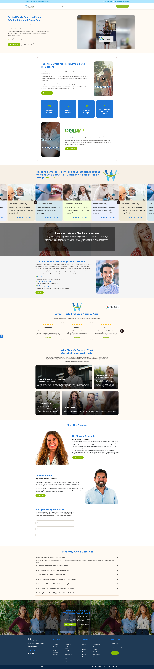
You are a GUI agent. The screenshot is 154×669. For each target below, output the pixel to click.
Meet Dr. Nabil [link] (40, 495)
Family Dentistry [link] (56, 646)
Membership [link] (90, 6)
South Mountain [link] (67, 515)
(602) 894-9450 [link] (108, 1)
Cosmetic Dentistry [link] (57, 642)
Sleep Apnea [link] (70, 6)
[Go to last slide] (35, 202)
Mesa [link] (69, 513)
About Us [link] (76, 6)
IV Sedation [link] (55, 654)
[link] (1, 336)
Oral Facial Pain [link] (68, 644)
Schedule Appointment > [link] (24, 217)
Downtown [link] (49, 515)
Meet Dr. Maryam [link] (78, 457)
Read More (48, 337)
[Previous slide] (32, 331)
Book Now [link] (39, 292)
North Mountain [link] (43, 515)
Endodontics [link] (55, 644)
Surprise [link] (73, 513)
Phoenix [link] (84, 654)
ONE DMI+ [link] (97, 6)
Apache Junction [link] (51, 513)
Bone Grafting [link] (67, 650)
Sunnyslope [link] (38, 516)
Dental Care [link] (53, 6)
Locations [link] (83, 6)
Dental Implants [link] (61, 6)
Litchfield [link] (66, 513)
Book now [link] (114, 653)
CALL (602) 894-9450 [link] (122, 6)
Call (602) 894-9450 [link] (27, 44)
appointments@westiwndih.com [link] (122, 1)
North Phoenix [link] (60, 515)
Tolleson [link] (37, 515)
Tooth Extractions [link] (68, 642)
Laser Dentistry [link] (56, 657)
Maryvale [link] (54, 515)
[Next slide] (118, 202)
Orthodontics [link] (56, 661)
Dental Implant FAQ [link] (68, 654)
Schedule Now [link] (15, 44)
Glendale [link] (61, 513)
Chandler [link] (57, 513)
